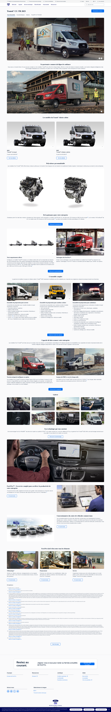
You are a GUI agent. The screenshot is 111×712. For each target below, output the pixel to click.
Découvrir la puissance (55, 224)
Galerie (28, 14)
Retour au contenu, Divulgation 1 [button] (15, 589)
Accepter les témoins (101, 709)
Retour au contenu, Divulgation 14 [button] (15, 639)
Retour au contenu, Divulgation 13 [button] (15, 636)
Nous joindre (85, 676)
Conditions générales (61, 676)
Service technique (28, 4)
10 (12, 315)
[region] (55, 709)
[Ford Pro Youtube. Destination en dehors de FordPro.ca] (18, 691)
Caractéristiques (21, 14)
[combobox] (94, 1)
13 (14, 570)
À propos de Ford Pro (11, 676)
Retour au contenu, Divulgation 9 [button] (15, 616)
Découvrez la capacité (55, 389)
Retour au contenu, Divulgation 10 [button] (15, 620)
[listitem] (55, 588)
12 (46, 491)
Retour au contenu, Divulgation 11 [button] (15, 623)
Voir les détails (12, 158)
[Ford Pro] (8, 4)
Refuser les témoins (89, 709)
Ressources (53, 4)
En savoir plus (12, 496)
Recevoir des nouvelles (87, 664)
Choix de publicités (86, 679)
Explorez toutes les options (55, 335)
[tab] (11, 15)
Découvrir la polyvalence (55, 271)
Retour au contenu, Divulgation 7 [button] (15, 611)
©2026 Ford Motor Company (55, 705)
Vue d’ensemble (11, 14)
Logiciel (20, 4)
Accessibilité (85, 678)
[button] (18, 403)
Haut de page (55, 644)
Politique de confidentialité (55, 710)
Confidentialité (60, 678)
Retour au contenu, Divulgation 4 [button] (15, 602)
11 (69, 298)
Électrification (38, 4)
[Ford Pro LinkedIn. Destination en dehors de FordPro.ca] (11, 691)
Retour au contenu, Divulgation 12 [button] (15, 629)
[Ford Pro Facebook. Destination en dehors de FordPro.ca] (8, 691)
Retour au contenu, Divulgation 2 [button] (15, 591)
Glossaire (34, 676)
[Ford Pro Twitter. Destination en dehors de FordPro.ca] (14, 691)
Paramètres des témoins (62, 679)
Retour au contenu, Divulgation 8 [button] (15, 614)
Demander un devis (97, 11)
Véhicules (14, 4)
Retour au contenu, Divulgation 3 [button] (15, 599)
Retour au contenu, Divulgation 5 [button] (15, 605)
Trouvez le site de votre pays (40, 692)
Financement (46, 4)
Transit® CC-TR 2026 (36, 14)
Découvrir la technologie (55, 436)
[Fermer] (109, 709)
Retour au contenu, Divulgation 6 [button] (15, 608)
